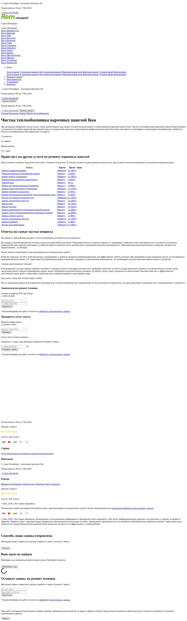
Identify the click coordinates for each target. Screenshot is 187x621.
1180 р (72, 198)
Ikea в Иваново (8, 33)
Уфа (24, 484)
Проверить (6, 332)
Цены (41, 453)
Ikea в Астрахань (9, 60)
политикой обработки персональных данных (132, 508)
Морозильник (119, 72)
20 (61, 173)
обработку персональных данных (54, 311)
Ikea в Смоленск (8, 45)
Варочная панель (91, 72)
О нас (3, 453)
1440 (62, 198)
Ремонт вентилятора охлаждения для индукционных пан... (29, 194)
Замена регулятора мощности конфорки (20, 185)
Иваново (18, 484)
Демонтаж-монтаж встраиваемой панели (21, 173)
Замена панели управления (14, 176)
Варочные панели (17, 113)
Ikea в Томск (7, 50)
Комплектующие (14, 77)
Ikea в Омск (6, 43)
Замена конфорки (10, 222)
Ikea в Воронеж (8, 40)
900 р (71, 179)
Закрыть (5, 618)
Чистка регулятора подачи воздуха (18, 198)
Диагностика (8, 182)
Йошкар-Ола (7, 484)
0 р (70, 182)
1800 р (72, 176)
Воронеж (40, 484)
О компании (12, 82)
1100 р (72, 204)
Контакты (11, 84)
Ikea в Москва (7, 58)
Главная (4, 113)
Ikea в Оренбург (8, 48)
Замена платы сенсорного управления (19, 188)
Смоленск (55, 484)
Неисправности (14, 79)
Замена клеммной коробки (14, 170)
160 (61, 170)
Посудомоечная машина (50, 72)
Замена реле (7, 204)
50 (61, 179)
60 (61, 191)
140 (61, 219)
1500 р (72, 219)
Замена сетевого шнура (12, 216)
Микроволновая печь (72, 72)
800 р (71, 191)
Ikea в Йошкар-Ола (10, 30)
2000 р (72, 213)
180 (61, 176)
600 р (71, 173)
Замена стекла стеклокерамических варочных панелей (27, 213)
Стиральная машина (29, 72)
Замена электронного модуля (15, 201)
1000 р (72, 201)
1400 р (72, 170)
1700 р (72, 188)
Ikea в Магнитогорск (11, 55)
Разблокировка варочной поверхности (20, 179)
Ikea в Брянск (7, 53)
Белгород (31, 484)
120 (61, 222)
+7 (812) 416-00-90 (9, 13)
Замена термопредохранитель (15, 191)
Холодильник (13, 72)
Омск (47, 484)
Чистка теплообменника (37, 113)
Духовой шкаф (106, 72)
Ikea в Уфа (6, 35)
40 (61, 185)
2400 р (72, 210)
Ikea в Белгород (8, 38)
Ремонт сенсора (9, 207)
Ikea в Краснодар (9, 62)
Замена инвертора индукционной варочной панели (26, 210)
